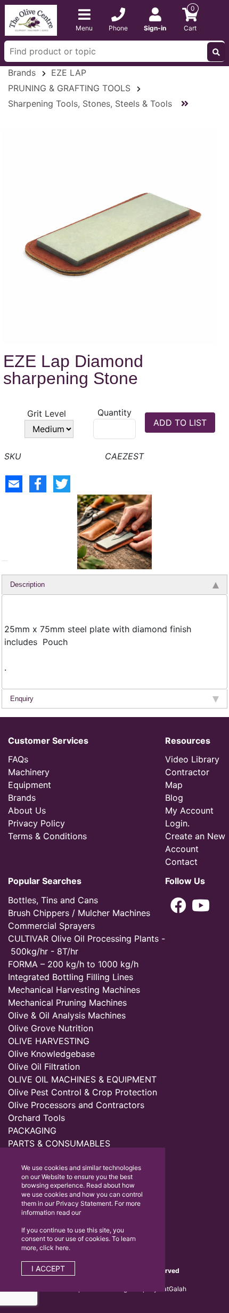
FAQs (18, 759)
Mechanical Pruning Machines (67, 1002)
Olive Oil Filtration (44, 1066)
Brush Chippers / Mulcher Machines (79, 913)
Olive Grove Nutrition (50, 1028)
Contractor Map (187, 778)
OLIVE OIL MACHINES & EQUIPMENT (82, 1079)
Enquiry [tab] (22, 699)
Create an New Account (195, 842)
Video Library (192, 759)
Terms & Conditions (47, 836)
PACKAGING (32, 1130)
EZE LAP (68, 72)
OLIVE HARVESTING (48, 1041)
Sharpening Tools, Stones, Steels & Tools (90, 103)
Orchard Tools (36, 1117)
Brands (22, 72)
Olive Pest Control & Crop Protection (82, 1092)
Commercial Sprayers (51, 925)
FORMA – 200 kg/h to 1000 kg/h (73, 964)
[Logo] (31, 19)
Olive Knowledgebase (51, 1053)
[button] (5, 560)
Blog (174, 797)
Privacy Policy (36, 823)
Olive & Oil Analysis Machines (67, 1015)
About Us (27, 810)
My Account (189, 810)
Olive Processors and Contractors (76, 1105)
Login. (177, 823)
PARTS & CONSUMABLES (59, 1143)
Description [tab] (27, 584)
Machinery (29, 772)
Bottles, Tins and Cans (53, 900)
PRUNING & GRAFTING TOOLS (69, 88)
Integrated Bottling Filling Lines (70, 977)
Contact (181, 861)
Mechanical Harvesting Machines (74, 989)
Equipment (29, 784)
